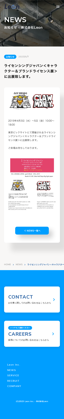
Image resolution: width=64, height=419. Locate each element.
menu (58, 7)
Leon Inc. (13, 364)
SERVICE (13, 375)
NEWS (19, 264)
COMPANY (14, 386)
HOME (7, 264)
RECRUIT (13, 381)
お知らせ (10, 56)
